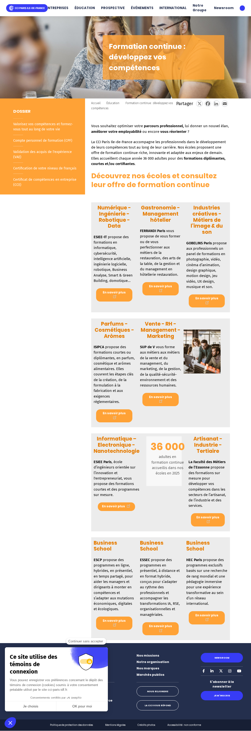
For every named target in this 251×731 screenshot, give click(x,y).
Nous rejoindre (157, 691)
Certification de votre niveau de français (44, 168)
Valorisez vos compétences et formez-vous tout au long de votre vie (43, 126)
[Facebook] (208, 103)
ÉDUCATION (85, 8)
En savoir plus (114, 292)
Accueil (95, 103)
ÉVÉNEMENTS (142, 8)
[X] (199, 103)
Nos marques (148, 668)
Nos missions (148, 655)
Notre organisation (153, 662)
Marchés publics (150, 675)
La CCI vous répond (158, 705)
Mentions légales (115, 725)
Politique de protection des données (71, 725)
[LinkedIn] (216, 103)
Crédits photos (146, 725)
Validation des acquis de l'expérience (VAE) (42, 154)
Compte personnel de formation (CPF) (42, 140)
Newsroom (224, 8)
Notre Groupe (199, 8)
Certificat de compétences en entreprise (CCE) (44, 182)
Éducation (112, 103)
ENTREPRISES (57, 8)
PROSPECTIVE (113, 8)
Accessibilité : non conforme (184, 725)
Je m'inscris (222, 695)
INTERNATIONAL (173, 8)
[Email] (225, 103)
